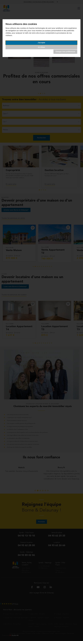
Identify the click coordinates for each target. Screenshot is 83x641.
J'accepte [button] (41, 43)
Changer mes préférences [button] (65, 52)
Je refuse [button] (41, 47)
